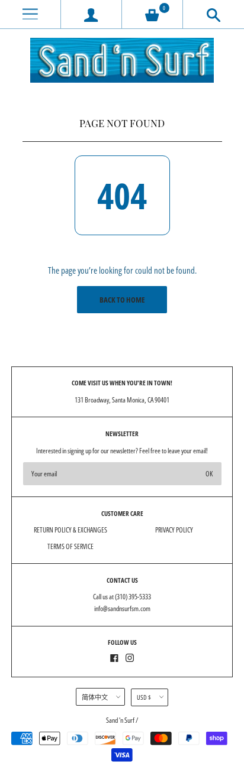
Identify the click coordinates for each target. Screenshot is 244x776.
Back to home (122, 299)
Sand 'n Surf (121, 720)
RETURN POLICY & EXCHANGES (70, 530)
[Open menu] (30, 14)
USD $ (144, 697)
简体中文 (95, 697)
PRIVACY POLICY (174, 530)
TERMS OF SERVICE (70, 546)
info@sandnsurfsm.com (122, 608)
